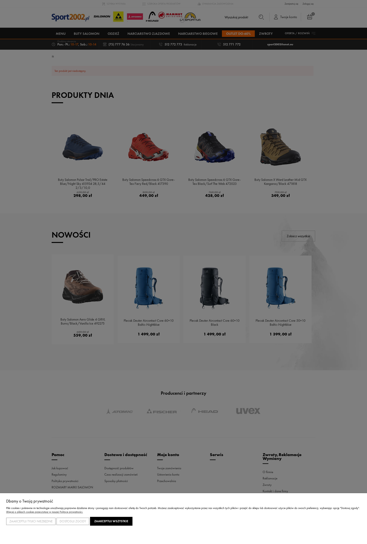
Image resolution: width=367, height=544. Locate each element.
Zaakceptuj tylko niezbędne (31, 521)
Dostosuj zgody (73, 521)
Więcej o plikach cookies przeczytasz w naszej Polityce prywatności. (44, 512)
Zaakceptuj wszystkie (111, 521)
